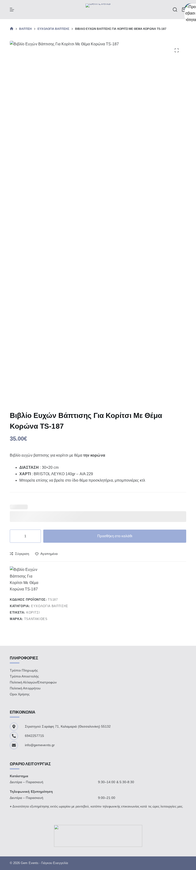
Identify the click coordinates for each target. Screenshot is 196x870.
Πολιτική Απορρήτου (25, 688)
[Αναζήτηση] (175, 9)
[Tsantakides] (24, 579)
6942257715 (34, 736)
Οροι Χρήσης (20, 694)
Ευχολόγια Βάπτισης (49, 606)
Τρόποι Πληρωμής (24, 670)
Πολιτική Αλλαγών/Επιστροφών (33, 682)
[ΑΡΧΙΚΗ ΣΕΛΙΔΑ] (11, 29)
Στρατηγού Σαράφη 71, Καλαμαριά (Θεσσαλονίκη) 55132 (68, 726)
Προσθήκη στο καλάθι (114, 536)
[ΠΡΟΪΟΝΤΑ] (12, 9)
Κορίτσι (33, 612)
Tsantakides (36, 619)
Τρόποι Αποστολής (24, 676)
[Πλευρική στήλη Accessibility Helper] (190, 9)
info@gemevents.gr (40, 745)
